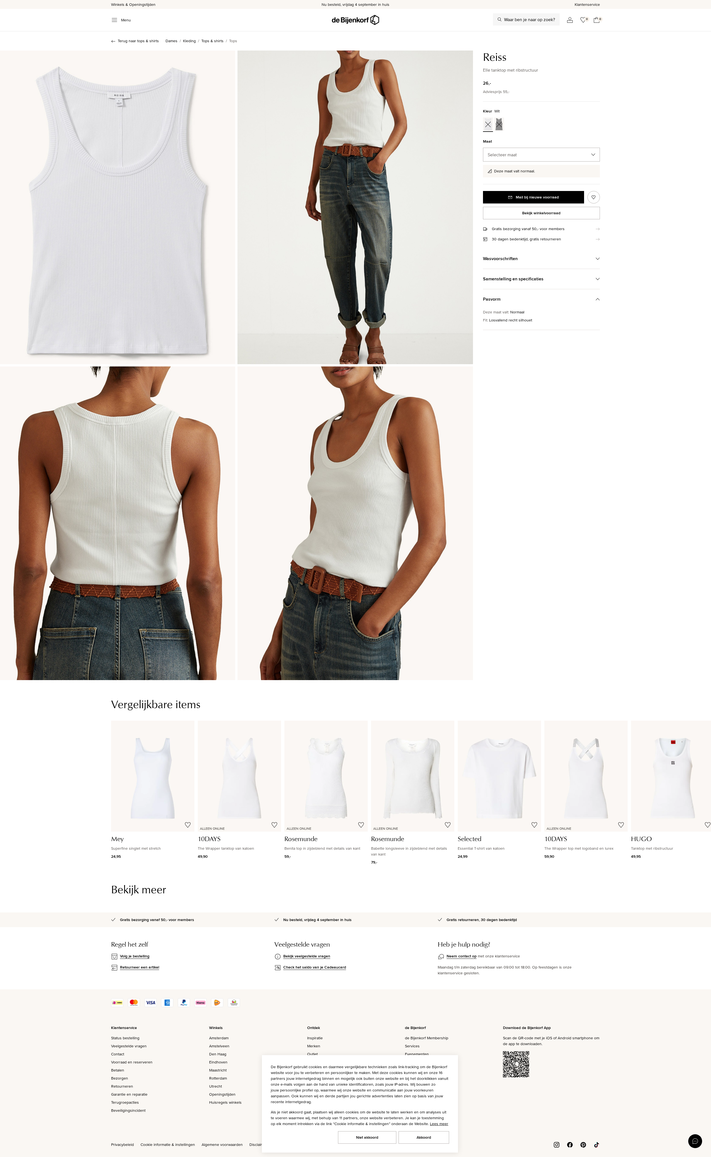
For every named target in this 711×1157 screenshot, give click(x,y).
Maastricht (218, 1070)
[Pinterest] (583, 1144)
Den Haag (217, 1054)
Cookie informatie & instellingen (168, 1144)
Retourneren (122, 1086)
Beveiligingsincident (128, 1110)
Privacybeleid (122, 1144)
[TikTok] (596, 1144)
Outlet (312, 1054)
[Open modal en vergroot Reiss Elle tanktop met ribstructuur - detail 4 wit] (355, 523)
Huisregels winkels (225, 1102)
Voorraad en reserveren (131, 1062)
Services (412, 1046)
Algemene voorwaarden (222, 1144)
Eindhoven (218, 1062)
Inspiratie (315, 1038)
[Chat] (695, 1141)
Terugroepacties (125, 1102)
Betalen (117, 1070)
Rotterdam (218, 1078)
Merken (313, 1046)
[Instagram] (556, 1144)
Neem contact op (462, 956)
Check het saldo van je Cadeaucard (314, 967)
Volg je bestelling (134, 956)
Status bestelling (125, 1038)
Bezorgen (119, 1078)
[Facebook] (570, 1144)
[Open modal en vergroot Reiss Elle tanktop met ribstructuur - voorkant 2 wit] (117, 207)
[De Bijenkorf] (355, 20)
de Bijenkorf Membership (426, 1038)
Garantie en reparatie (129, 1094)
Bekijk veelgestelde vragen (306, 956)
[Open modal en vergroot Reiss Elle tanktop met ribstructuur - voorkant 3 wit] (355, 207)
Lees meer (439, 1123)
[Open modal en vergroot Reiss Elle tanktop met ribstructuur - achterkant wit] (117, 523)
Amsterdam (219, 1038)
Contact (117, 1054)
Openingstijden (222, 1094)
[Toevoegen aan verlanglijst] (593, 197)
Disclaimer (258, 1144)
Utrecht (215, 1086)
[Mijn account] (570, 20)
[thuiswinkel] (234, 1005)
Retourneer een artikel (139, 967)
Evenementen (417, 1054)
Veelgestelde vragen (129, 1046)
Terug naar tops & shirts (138, 41)
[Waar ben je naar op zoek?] (499, 19)
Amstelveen (219, 1046)
